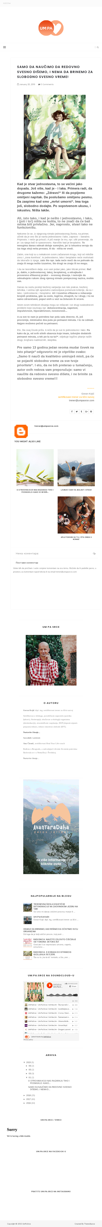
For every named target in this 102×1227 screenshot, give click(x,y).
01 (30, 1077)
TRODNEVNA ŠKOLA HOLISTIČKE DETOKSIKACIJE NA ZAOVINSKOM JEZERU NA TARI (55, 906)
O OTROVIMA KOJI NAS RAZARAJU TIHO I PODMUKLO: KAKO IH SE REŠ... (35, 491)
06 (30, 1066)
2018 (28, 1095)
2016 (28, 1103)
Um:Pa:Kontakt (41, 916)
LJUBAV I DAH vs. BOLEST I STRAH (76, 490)
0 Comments (47, 84)
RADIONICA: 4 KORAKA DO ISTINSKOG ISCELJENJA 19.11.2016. (52, 953)
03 (30, 1073)
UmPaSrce (27, 1224)
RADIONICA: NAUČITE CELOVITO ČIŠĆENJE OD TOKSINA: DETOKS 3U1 (54, 940)
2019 (28, 1062)
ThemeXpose (89, 1224)
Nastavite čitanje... (31, 732)
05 (30, 1070)
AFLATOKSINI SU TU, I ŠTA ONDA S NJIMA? (76, 538)
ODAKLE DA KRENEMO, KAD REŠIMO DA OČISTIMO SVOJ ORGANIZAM (50, 930)
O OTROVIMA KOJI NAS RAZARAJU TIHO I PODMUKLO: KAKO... (49, 1082)
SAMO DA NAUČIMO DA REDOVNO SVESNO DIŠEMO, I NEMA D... (50, 1088)
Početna (7, 3)
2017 (28, 1099)
